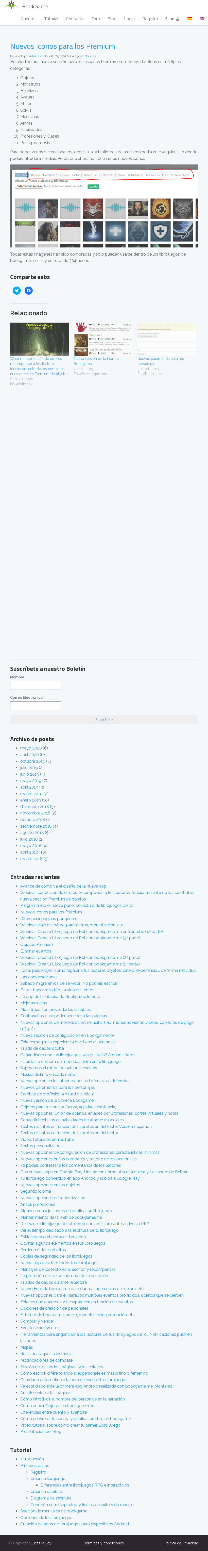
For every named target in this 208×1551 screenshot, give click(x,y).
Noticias (90, 56)
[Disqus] (104, 457)
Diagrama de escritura (51, 1498)
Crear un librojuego (47, 1478)
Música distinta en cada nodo (47, 1074)
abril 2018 (29, 852)
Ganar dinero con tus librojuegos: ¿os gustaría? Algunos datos (77, 1055)
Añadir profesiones (37, 1204)
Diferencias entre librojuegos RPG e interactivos (85, 1485)
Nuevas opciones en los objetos (50, 1184)
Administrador (38, 56)
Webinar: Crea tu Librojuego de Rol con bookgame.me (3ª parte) (80, 938)
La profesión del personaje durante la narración (64, 1275)
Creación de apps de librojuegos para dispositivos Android (74, 1524)
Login (129, 18)
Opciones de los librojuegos (46, 1517)
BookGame (35, 6)
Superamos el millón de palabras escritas (58, 1067)
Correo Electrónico (27, 697)
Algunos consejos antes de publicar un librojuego (66, 1210)
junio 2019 (29, 774)
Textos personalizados (41, 1145)
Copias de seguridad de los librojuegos (56, 1256)
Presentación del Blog (40, 1431)
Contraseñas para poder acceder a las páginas (63, 1015)
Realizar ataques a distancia (46, 1353)
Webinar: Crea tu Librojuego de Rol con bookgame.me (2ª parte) (80, 957)
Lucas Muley (41, 1543)
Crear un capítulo (46, 1491)
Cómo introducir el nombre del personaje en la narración (72, 1399)
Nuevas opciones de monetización (52, 1197)
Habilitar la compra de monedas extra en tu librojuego (70, 1061)
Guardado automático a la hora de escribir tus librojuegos (73, 1379)
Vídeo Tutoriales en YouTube (47, 1139)
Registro (150, 18)
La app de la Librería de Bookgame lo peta (60, 996)
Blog (112, 18)
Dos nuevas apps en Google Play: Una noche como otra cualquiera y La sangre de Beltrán (104, 1172)
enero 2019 (30, 800)
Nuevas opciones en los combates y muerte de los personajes (78, 1159)
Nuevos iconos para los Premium (51, 912)
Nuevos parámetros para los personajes (57, 1087)
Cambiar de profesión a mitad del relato (57, 1094)
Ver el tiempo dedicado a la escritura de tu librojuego (69, 1230)
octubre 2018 (32, 819)
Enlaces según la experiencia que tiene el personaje (68, 1042)
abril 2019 (29, 787)
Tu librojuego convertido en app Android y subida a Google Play (80, 1178)
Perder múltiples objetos (43, 1249)
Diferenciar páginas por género (49, 918)
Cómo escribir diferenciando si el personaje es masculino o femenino (84, 1373)
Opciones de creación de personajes (54, 1308)
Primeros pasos (34, 1465)
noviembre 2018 (35, 813)
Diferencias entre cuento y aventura (53, 1412)
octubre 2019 (32, 761)
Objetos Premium (36, 944)
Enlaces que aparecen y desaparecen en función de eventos (76, 1301)
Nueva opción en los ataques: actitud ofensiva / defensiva (75, 1080)
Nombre (17, 677)
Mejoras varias (33, 1002)
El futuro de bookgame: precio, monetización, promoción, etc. (77, 1314)
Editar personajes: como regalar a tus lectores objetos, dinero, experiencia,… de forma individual (108, 970)
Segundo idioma (35, 1191)
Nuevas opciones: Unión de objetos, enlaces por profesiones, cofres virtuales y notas (99, 1113)
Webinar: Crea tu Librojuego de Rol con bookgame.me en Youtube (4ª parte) (91, 931)
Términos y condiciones (104, 1543)
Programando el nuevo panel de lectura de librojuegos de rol (76, 905)
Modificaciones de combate (46, 1360)
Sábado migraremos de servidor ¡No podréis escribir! (69, 983)
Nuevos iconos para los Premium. (63, 46)
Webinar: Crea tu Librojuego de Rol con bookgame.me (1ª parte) (80, 964)
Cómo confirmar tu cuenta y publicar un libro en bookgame (75, 1418)
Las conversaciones (39, 977)
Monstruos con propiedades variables (55, 1009)
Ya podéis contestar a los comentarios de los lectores (70, 1165)
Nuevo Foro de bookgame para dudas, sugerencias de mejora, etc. (82, 1288)
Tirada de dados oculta (42, 1048)
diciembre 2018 (34, 806)
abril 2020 (29, 754)
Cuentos (29, 18)
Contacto (75, 18)
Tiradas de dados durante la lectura (53, 1282)
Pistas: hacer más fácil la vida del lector (57, 990)
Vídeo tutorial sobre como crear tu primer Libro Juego (70, 1425)
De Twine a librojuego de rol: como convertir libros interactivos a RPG (84, 1223)
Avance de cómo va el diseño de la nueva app (63, 886)
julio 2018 (29, 839)
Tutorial (51, 18)
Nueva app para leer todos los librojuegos (59, 1262)
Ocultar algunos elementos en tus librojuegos (62, 1243)
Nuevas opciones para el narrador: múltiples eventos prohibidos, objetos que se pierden (102, 1295)
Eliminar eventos (35, 951)
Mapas (26, 1347)
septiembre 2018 (36, 826)
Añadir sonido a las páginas (45, 1392)
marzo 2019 (31, 793)
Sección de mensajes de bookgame (53, 1511)
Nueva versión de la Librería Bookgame (57, 1100)
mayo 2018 (30, 845)
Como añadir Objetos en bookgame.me (57, 1405)
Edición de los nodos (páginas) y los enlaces (61, 1366)
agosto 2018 (32, 832)
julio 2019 (29, 767)
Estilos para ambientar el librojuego (53, 1237)
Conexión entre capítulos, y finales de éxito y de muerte (81, 1504)
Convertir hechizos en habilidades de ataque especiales (72, 1120)
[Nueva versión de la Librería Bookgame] (103, 339)
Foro (95, 18)
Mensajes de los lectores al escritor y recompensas (68, 1269)
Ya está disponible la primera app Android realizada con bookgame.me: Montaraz (96, 1386)
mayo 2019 (30, 780)
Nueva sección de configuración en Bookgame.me (67, 1035)
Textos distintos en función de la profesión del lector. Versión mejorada (86, 1126)
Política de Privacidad (181, 1543)
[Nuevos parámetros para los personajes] (166, 339)
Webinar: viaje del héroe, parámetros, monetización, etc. (72, 925)
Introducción (32, 1459)
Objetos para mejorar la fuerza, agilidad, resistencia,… (69, 1107)
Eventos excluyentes (39, 1327)
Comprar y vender (37, 1321)
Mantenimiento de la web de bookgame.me (61, 1217)
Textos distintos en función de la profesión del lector (69, 1132)
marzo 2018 (31, 858)
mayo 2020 (31, 748)
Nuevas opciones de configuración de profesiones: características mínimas (90, 1152)
